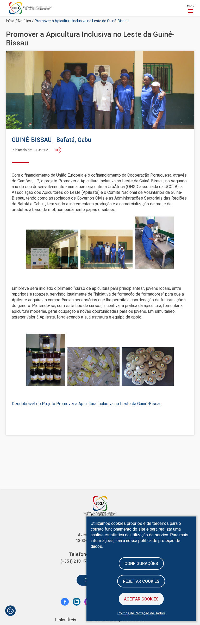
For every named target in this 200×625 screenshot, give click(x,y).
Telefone (79, 554)
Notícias (24, 21)
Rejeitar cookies (141, 581)
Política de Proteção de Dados (141, 613)
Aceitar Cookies (141, 599)
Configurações (141, 563)
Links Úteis (65, 619)
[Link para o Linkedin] (76, 601)
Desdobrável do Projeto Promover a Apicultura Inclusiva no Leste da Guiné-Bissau (86, 403)
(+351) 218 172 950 (79, 561)
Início (10, 21)
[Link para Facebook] (65, 601)
